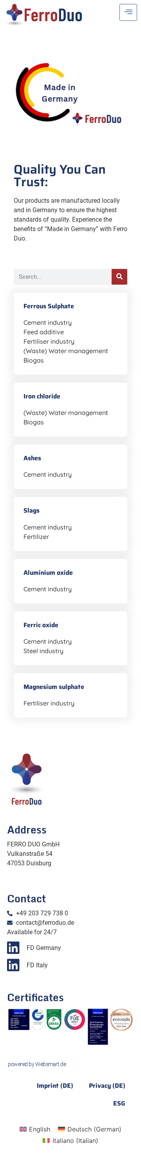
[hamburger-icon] (128, 12)
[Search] (119, 277)
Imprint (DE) (55, 1086)
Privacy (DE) (107, 1086)
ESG (119, 1103)
